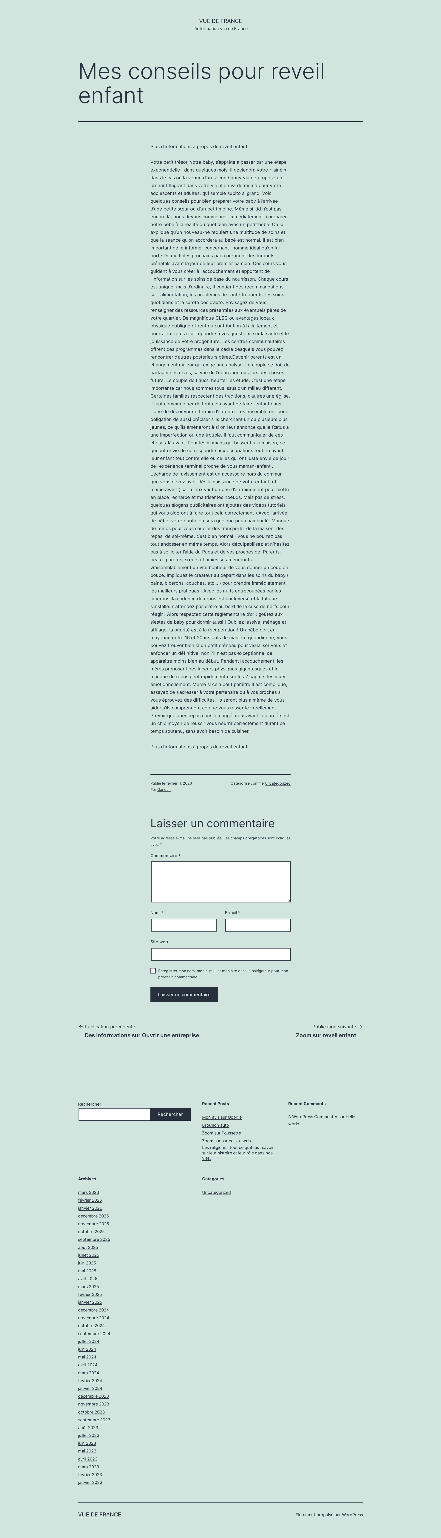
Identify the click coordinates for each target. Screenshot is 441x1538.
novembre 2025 (93, 1223)
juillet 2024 (88, 1341)
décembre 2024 (93, 1310)
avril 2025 (87, 1278)
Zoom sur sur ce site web (226, 1140)
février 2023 (90, 1474)
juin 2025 (87, 1263)
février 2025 (90, 1294)
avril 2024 (88, 1364)
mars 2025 (88, 1286)
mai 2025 (87, 1270)
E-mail (232, 912)
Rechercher (89, 1104)
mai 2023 (87, 1451)
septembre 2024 (94, 1333)
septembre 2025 (94, 1239)
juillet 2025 (88, 1255)
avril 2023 (87, 1459)
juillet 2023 (88, 1435)
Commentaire (165, 855)
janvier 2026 (90, 1208)
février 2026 (90, 1200)
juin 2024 (87, 1349)
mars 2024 (88, 1372)
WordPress (352, 1514)
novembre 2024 (93, 1317)
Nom (156, 912)
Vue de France (220, 21)
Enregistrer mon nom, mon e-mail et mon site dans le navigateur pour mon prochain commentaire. (223, 973)
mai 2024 (87, 1357)
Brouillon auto (215, 1125)
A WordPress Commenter (312, 1116)
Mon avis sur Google (222, 1117)
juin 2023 (87, 1443)
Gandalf (164, 789)
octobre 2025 (91, 1231)
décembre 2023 (93, 1396)
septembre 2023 (94, 1419)
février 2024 (90, 1380)
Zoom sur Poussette (221, 1133)
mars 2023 (88, 1466)
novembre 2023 (93, 1404)
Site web (159, 941)
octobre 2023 (91, 1412)
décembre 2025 (93, 1216)
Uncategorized (278, 783)
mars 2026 (88, 1192)
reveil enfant (233, 146)
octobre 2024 (91, 1325)
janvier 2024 (90, 1388)
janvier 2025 (90, 1302)
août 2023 (88, 1427)
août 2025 (88, 1247)
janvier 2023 (90, 1482)
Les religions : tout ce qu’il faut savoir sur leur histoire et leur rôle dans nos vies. (238, 1153)
